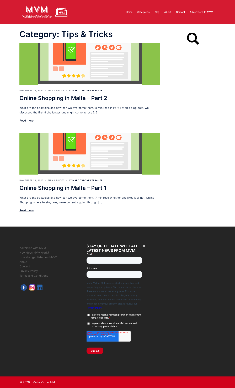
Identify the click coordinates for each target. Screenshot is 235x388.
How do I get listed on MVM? (38, 257)
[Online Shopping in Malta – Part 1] (89, 153)
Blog (156, 12)
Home (129, 12)
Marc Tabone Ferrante (87, 90)
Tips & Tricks (56, 90)
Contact (180, 12)
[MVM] (44, 11)
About (167, 12)
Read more (26, 120)
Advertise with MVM (201, 12)
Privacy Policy (28, 271)
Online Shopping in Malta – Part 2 (63, 98)
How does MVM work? (34, 252)
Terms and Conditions (33, 275)
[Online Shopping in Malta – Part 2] (89, 63)
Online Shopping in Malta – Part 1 (62, 188)
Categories (143, 12)
